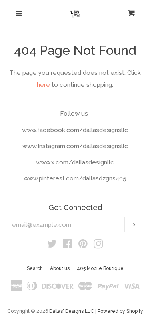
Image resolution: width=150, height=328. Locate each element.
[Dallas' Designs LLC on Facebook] (67, 245)
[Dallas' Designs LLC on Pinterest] (83, 245)
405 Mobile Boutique (100, 268)
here (43, 84)
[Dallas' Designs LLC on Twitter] (52, 245)
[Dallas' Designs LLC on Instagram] (98, 245)
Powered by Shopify (120, 311)
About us (60, 268)
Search (35, 268)
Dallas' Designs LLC (71, 311)
